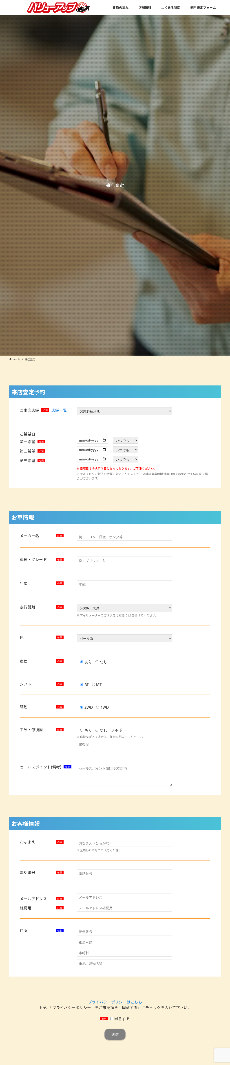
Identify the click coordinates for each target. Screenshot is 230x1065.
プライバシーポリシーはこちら (115, 1002)
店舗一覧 (59, 410)
